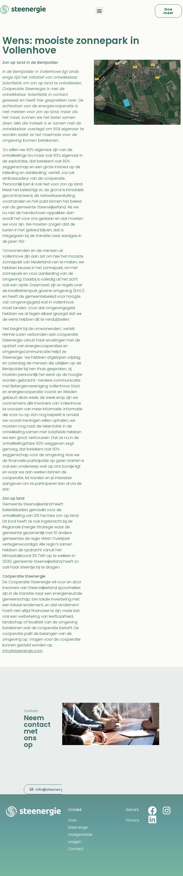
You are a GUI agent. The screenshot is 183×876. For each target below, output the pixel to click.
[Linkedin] (152, 819)
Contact (76, 849)
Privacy (132, 820)
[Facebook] (152, 810)
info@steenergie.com (22, 651)
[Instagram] (166, 810)
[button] (99, 11)
